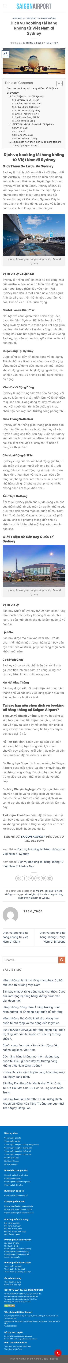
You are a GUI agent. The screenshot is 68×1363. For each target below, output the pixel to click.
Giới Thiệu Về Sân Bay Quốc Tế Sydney (33, 124)
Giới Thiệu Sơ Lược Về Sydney (28, 96)
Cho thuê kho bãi (11, 1158)
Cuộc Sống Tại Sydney (28, 107)
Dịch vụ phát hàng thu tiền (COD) (18, 1209)
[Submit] (61, 960)
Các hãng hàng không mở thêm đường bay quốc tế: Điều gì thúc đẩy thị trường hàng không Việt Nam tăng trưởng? (31, 1061)
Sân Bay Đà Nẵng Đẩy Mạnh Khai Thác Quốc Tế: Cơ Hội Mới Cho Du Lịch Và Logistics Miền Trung (33, 1088)
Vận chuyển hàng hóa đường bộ (17, 1151)
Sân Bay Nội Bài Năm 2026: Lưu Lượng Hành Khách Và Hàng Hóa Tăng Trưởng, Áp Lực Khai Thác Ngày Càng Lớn (33, 1103)
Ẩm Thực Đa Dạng (26, 121)
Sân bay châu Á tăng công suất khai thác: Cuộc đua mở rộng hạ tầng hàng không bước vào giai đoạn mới (34, 996)
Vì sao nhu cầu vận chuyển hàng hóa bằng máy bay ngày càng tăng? (34, 1074)
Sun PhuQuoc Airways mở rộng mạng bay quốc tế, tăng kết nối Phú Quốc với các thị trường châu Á (34, 1034)
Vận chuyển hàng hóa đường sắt (17, 1154)
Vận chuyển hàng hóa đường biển (18, 1148)
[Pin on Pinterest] (43, 878)
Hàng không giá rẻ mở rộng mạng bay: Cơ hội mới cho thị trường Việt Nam (33, 983)
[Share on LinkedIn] (50, 878)
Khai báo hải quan (11, 1161)
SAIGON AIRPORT (33, 836)
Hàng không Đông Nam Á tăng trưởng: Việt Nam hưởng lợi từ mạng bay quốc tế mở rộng (33, 1009)
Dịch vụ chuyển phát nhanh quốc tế (19, 1213)
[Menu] (5, 6)
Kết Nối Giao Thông (27, 138)
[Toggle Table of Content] (58, 83)
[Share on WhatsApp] (18, 878)
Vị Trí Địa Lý (22, 128)
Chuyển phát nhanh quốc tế (16, 1195)
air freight (18, 18)
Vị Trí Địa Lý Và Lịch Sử (28, 100)
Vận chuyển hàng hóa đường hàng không (21, 1144)
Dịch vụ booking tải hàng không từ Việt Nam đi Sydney (33, 90)
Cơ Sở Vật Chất (25, 135)
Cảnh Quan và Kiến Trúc (29, 103)
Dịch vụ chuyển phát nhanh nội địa (18, 1206)
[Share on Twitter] (31, 878)
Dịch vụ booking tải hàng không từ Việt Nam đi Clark (15, 937)
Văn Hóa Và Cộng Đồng (28, 110)
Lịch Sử (21, 131)
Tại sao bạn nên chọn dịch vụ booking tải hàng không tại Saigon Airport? (37, 143)
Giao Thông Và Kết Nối (28, 114)
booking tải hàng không (41, 18)
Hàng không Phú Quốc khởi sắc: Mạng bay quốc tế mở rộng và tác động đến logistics (31, 1021)
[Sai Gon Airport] (34, 6)
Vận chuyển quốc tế (12, 1138)
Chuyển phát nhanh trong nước (17, 1182)
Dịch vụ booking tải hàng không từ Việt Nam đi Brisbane (52, 937)
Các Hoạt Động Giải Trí (28, 117)
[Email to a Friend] (37, 878)
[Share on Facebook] (24, 878)
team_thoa (52, 43)
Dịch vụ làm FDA (11, 1164)
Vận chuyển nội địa (12, 1141)
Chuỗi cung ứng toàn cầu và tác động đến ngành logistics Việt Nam (30, 1048)
